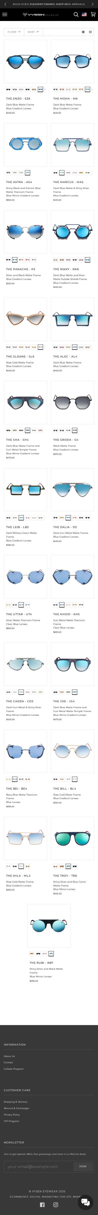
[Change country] (84, 14)
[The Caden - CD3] (25, 664)
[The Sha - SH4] (25, 402)
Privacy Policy (12, 1114)
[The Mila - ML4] (25, 838)
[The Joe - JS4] (72, 664)
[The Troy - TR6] (72, 838)
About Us (9, 1056)
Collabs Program (14, 1068)
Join (83, 1166)
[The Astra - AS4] (25, 145)
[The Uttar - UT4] (25, 577)
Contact (8, 1062)
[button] (8, 90)
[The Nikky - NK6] (72, 232)
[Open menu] (5, 14)
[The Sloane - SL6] (25, 319)
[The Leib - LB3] (25, 490)
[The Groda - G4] (72, 402)
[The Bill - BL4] (72, 751)
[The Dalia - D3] (72, 490)
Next (93, 4)
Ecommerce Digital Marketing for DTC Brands (47, 1196)
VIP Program (11, 1121)
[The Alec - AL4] (72, 319)
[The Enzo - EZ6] (25, 61)
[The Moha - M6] (72, 61)
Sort (31, 32)
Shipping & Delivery (15, 1101)
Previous (5, 4)
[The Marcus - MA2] (72, 145)
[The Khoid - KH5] (72, 577)
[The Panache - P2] (25, 232)
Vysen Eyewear (45, 1191)
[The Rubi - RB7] (49, 926)
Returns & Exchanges (16, 1108)
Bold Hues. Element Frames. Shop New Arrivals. (49, 4)
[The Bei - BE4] (25, 751)
